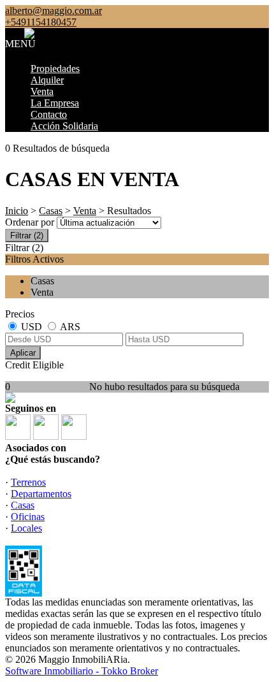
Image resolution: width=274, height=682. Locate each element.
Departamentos (41, 493)
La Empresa (55, 103)
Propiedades (55, 68)
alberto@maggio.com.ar (53, 10)
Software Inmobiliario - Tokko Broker (81, 670)
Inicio (16, 210)
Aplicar (23, 353)
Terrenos (28, 482)
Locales (26, 528)
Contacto (49, 114)
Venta (42, 91)
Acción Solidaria (64, 125)
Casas (50, 210)
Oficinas (28, 516)
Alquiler (47, 80)
